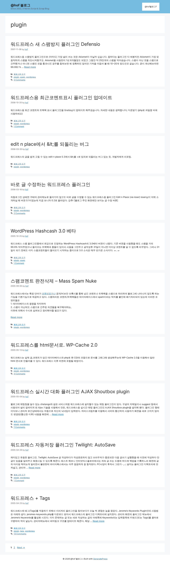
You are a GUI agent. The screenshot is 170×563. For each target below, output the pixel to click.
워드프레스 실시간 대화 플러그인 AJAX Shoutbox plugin (70, 391)
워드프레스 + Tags (30, 498)
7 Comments (19, 427)
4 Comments (19, 374)
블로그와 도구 (19, 74)
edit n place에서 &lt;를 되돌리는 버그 (50, 144)
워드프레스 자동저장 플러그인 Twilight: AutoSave (63, 444)
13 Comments (20, 534)
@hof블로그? (151, 6)
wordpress (31, 77)
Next (21, 547)
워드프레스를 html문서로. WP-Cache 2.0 (54, 345)
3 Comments (19, 80)
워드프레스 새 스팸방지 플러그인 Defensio (55, 44)
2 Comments (19, 213)
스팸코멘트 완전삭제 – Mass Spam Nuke (54, 281)
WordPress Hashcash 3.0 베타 (43, 231)
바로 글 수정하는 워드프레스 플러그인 (50, 184)
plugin (16, 77)
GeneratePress (100, 559)
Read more (30, 67)
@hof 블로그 (20, 5)
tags (22, 531)
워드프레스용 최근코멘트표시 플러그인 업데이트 (61, 97)
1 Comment (19, 126)
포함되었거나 (49, 293)
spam (22, 77)
